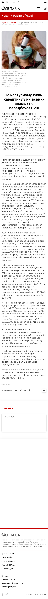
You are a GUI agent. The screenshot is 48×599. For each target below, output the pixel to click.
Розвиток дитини (8, 569)
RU (7, 2)
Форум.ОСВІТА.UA (8, 565)
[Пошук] (18, 2)
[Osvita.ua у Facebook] (3, 594)
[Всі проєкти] (45, 2)
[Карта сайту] (14, 2)
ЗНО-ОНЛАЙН (7, 557)
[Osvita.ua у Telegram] (6, 594)
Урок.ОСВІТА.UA (8, 554)
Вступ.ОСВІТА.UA (8, 561)
